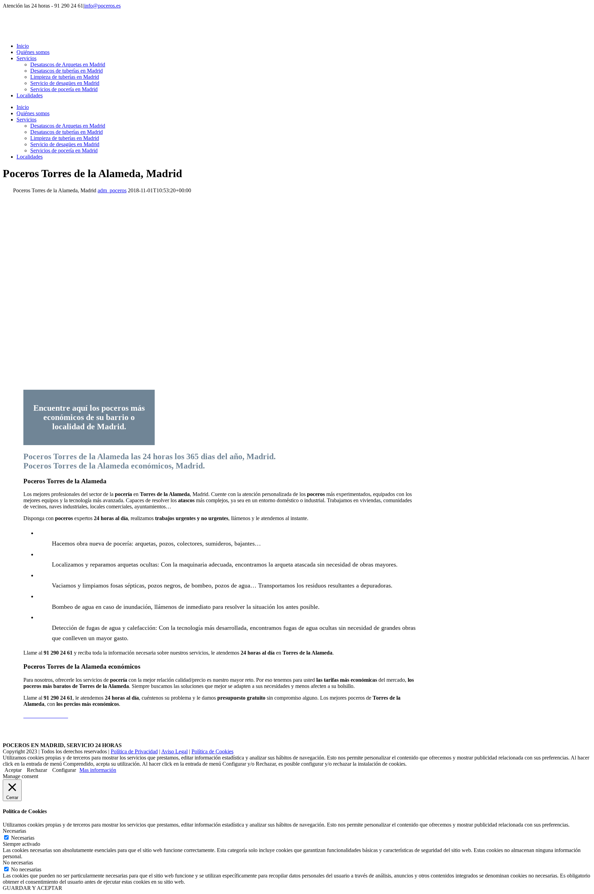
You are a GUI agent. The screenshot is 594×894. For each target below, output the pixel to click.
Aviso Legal (174, 751)
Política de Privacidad (134, 751)
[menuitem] (303, 46)
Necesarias (22, 838)
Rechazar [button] (37, 770)
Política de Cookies (212, 751)
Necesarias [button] (14, 831)
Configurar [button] (64, 770)
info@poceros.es (102, 6)
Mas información (97, 770)
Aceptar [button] (13, 770)
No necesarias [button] (18, 862)
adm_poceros (112, 190)
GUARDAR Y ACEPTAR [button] (32, 888)
